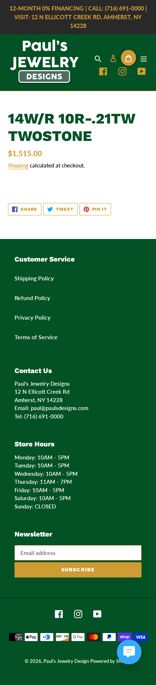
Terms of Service (36, 336)
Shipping (18, 165)
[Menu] (143, 58)
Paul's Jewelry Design (66, 661)
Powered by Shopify (111, 661)
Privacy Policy (32, 317)
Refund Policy (32, 297)
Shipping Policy (34, 278)
